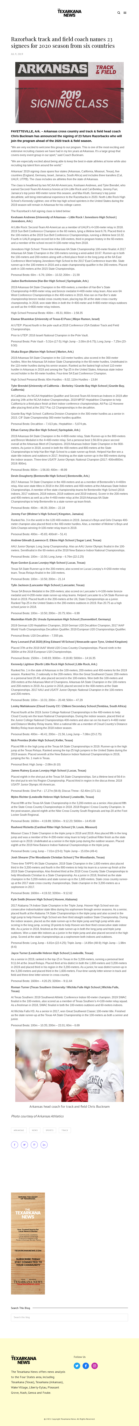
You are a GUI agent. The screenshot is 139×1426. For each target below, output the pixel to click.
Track (65, 1130)
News (35, 1130)
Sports (49, 1130)
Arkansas (19, 1130)
